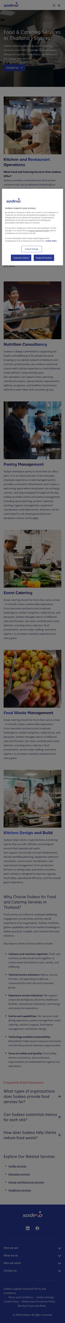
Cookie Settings (31, 249)
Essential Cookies (21, 258)
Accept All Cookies (44, 258)
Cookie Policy (51, 241)
